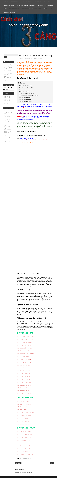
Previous (18, 463)
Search (5, 57)
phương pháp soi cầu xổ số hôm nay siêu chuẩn (31, 8)
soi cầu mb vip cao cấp (15, 1)
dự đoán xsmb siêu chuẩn (9, 5)
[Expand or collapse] (51, 83)
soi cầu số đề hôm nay (39, 58)
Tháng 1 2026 (7, 103)
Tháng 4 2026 (7, 99)
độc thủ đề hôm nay (48, 8)
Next (52, 463)
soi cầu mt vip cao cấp (27, 1)
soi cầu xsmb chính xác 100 (9, 12)
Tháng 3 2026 (7, 100)
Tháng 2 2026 (7, 102)
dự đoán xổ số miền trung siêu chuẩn (45, 5)
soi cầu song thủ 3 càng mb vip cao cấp (8, 79)
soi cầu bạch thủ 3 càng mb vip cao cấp (8, 75)
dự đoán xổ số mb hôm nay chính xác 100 (26, 5)
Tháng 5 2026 (7, 97)
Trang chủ (6, 1)
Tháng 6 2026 (7, 96)
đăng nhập (22, 472)
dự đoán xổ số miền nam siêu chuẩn (42, 1)
